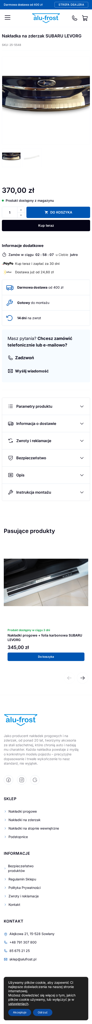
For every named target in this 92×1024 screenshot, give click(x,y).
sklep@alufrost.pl (22, 959)
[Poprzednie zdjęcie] (9, 100)
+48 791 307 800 (23, 942)
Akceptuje (19, 1012)
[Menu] (7, 17)
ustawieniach (18, 1004)
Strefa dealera (71, 4)
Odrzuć (43, 1012)
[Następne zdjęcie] (83, 100)
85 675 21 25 (19, 951)
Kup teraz (46, 225)
